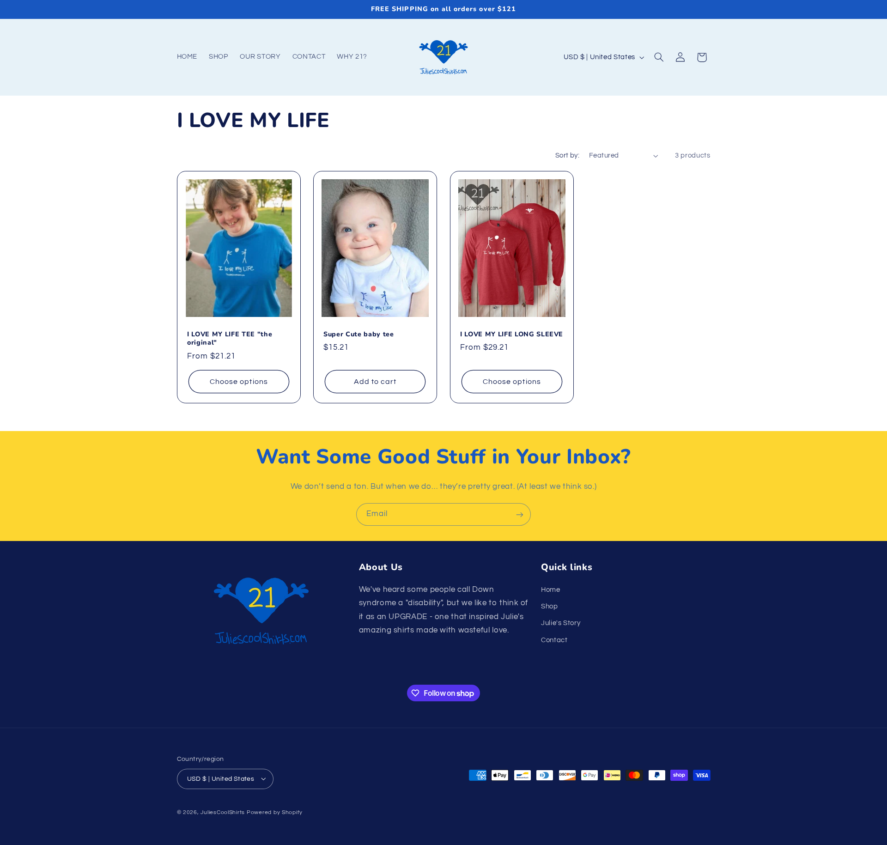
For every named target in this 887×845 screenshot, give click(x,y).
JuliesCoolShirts (222, 812)
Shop (549, 605)
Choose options (239, 381)
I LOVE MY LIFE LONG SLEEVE (511, 334)
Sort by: (567, 155)
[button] (658, 57)
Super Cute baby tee (358, 334)
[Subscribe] (519, 514)
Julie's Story (560, 623)
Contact (554, 639)
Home (550, 589)
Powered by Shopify (275, 812)
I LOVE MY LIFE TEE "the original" (229, 338)
